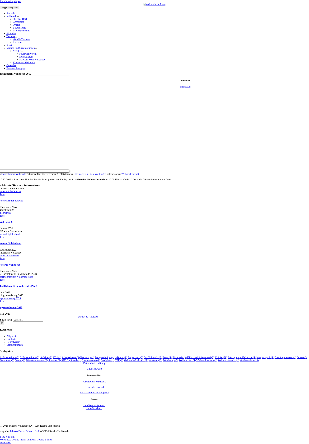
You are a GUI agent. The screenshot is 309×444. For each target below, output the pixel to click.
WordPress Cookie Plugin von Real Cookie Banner (26, 439)
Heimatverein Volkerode (13, 174)
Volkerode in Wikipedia (94, 381)
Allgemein (11, 336)
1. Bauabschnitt (9, 357)
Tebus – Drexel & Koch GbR (25, 431)
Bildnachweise (94, 368)
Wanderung (170, 360)
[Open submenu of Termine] (16, 37)
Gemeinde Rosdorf (94, 387)
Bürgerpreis (135, 357)
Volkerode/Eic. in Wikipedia (94, 392)
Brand (122, 357)
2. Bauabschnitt (29, 357)
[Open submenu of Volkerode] (18, 16)
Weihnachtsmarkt (130, 174)
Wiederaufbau (249, 360)
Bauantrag (87, 357)
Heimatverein (82, 174)
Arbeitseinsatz (71, 357)
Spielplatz (107, 360)
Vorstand (155, 360)
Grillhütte (11, 339)
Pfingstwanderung (37, 360)
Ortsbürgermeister (285, 357)
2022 (57, 357)
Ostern (20, 360)
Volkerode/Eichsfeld (136, 360)
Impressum (185, 86)
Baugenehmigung (106, 357)
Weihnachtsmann (206, 360)
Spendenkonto (91, 360)
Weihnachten (187, 360)
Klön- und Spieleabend (200, 357)
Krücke (221, 357)
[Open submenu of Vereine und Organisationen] (36, 48)
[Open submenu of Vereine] (22, 51)
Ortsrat (302, 357)
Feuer (167, 357)
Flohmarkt (180, 357)
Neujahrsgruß (265, 357)
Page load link (7, 436)
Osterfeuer (7, 360)
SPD (65, 360)
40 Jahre (46, 357)
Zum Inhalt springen (10, 1)
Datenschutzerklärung (94, 363)
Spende (75, 360)
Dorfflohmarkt (153, 357)
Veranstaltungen (98, 174)
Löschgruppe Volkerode (242, 357)
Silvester (54, 360)
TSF (119, 360)
